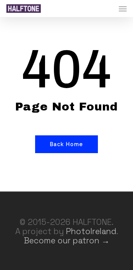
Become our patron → (67, 240)
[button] (123, 8)
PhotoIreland (91, 231)
